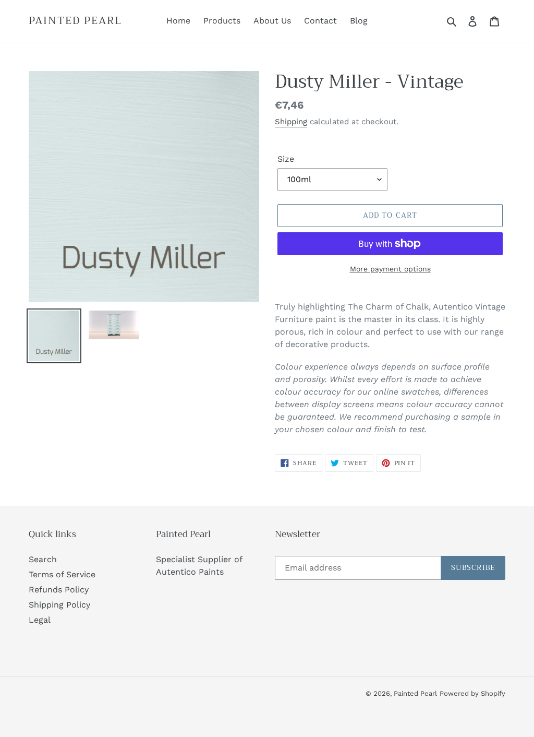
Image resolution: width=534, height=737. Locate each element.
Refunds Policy (59, 590)
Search (43, 559)
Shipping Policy (59, 605)
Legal (40, 620)
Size (285, 159)
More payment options (390, 269)
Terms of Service (62, 574)
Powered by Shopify (472, 693)
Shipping (291, 121)
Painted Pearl (75, 21)
